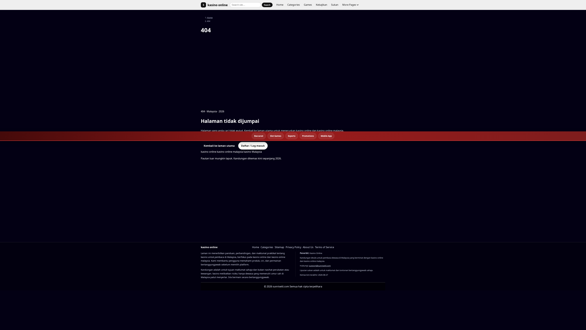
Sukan (334, 4)
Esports (291, 136)
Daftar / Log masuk (253, 145)
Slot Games (275, 136)
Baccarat (258, 136)
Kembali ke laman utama (219, 145)
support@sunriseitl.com (320, 265)
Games (308, 4)
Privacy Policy (293, 247)
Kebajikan (321, 4)
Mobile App (326, 136)
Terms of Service (324, 247)
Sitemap (279, 247)
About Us (308, 247)
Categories (293, 4)
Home (279, 4)
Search (267, 5)
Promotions (308, 136)
